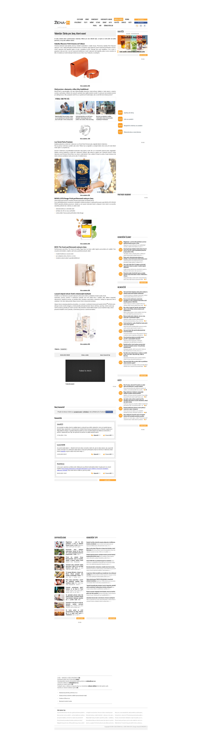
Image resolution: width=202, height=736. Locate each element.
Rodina (127, 19)
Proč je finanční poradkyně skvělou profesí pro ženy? (69, 720)
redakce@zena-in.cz (91, 681)
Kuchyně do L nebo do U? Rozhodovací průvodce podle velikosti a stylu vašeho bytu (129, 715)
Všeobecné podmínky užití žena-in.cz (68, 693)
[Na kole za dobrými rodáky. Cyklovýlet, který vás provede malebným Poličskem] (105, 107)
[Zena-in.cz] (63, 23)
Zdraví (104, 22)
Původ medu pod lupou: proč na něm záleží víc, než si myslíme (129, 720)
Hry (100, 25)
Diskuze (124, 22)
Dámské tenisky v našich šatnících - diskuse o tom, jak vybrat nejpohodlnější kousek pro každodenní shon (100, 715)
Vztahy (98, 22)
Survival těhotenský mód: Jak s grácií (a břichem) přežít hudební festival (71, 712)
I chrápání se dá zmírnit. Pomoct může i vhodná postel (99, 712)
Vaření (91, 22)
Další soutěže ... (143, 55)
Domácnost (94, 19)
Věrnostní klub (108, 25)
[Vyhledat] (137, 25)
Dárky (87, 19)
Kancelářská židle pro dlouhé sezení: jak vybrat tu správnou (100, 720)
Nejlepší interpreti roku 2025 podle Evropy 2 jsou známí (70, 723)
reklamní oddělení (92, 686)
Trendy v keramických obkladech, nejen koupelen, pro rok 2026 (129, 718)
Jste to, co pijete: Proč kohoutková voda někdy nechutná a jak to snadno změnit (100, 723)
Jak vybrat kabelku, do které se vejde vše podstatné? (70, 718)
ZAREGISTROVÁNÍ (78, 412)
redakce (77, 679)
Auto (110, 22)
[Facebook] (144, 25)
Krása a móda (119, 19)
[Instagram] (141, 25)
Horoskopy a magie (106, 19)
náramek (63, 451)
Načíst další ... (107, 480)
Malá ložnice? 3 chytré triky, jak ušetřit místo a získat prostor (129, 723)
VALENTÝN (63, 349)
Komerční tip (106, 355)
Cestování (80, 19)
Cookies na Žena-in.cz (64, 698)
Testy (85, 22)
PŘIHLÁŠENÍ (86, 412)
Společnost (77, 22)
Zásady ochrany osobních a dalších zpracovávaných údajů (73, 695)
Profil (95, 25)
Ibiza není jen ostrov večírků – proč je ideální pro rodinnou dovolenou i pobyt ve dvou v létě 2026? (71, 715)
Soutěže (116, 22)
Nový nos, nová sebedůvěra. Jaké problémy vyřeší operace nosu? (129, 712)
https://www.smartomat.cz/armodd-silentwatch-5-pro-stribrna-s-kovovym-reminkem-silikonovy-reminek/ (82, 469)
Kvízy (130, 22)
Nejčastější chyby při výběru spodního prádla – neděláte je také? (100, 718)
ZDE (79, 678)
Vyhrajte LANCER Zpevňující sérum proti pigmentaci (130, 51)
